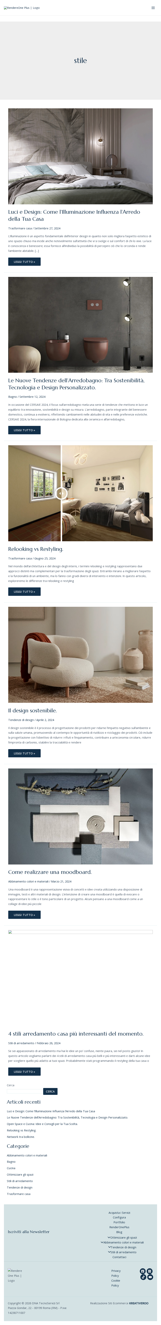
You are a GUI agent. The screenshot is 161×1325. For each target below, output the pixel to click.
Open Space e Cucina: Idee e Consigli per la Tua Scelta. (42, 1124)
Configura (119, 1217)
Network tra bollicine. (21, 1137)
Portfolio (119, 1222)
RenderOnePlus (119, 1227)
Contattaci (119, 1257)
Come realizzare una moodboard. (50, 872)
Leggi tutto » (26, 261)
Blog (119, 1232)
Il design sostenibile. (32, 710)
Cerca (10, 1085)
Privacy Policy (116, 1273)
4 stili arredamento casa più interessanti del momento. (76, 1033)
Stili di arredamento (21, 1043)
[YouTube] (150, 1277)
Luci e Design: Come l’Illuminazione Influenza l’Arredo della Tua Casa (51, 1111)
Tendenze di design (21, 720)
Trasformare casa (20, 228)
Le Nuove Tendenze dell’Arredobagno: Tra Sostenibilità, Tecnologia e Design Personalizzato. (76, 384)
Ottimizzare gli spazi (20, 1174)
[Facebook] (143, 1271)
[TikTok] (143, 1277)
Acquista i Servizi (119, 1213)
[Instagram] (150, 1271)
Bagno (12, 397)
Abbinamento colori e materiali (28, 881)
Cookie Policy (115, 1282)
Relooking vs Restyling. (35, 549)
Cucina (11, 1168)
